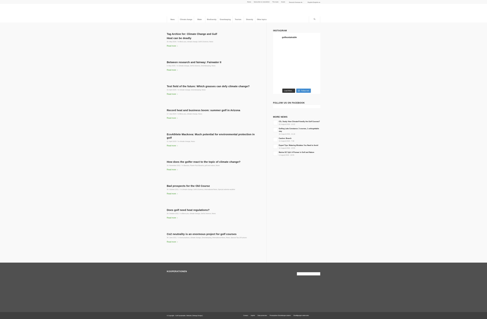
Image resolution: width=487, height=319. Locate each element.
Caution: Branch (285, 138)
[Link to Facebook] (314, 315)
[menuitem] (249, 2)
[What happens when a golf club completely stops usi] (302, 83)
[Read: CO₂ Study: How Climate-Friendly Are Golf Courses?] (275, 122)
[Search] (314, 19)
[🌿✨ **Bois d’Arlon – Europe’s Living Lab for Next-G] (290, 83)
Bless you (183, 42)
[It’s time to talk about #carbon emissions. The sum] (290, 47)
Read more (171, 46)
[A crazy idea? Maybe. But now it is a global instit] (278, 61)
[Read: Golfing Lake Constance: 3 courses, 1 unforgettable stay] (275, 129)
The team (275, 2)
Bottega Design (197, 315)
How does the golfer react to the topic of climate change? (203, 161)
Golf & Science (203, 42)
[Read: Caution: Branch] (275, 139)
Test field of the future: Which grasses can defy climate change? (208, 86)
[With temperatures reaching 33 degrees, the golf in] (314, 54)
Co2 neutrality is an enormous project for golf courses (202, 234)
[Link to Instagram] (318, 315)
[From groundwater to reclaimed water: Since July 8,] (302, 61)
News (211, 42)
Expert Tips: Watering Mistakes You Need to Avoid (298, 145)
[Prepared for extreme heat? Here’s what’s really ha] (290, 69)
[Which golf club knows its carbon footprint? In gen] (302, 76)
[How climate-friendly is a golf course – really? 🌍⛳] (278, 47)
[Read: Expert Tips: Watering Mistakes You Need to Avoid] (275, 146)
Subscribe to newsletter (262, 2)
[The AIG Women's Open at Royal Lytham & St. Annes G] (290, 54)
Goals (283, 2)
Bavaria (186, 165)
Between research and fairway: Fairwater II (194, 62)
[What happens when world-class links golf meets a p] (302, 69)
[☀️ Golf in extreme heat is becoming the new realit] (314, 76)
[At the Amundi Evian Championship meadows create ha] (314, 61)
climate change (192, 42)
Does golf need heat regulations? (188, 209)
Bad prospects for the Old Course (188, 185)
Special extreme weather (226, 189)
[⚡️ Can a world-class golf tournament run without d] (290, 61)
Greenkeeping (206, 66)
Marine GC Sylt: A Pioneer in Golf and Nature (296, 152)
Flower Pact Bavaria (197, 165)
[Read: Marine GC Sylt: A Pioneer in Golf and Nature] (275, 153)
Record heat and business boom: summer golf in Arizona (203, 110)
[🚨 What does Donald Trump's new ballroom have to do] (314, 83)
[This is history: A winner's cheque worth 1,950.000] (278, 69)
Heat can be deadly (179, 38)
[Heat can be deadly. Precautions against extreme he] (314, 47)
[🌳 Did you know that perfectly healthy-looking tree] (302, 47)
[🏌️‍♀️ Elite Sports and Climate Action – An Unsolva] (290, 76)
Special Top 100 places (239, 238)
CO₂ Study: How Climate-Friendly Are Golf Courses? (299, 121)
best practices (185, 238)
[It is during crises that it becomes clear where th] (278, 54)
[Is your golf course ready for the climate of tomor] (314, 69)
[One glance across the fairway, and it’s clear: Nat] (278, 83)
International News (210, 189)
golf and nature (210, 165)
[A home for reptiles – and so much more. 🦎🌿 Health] (302, 54)
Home (249, 2)
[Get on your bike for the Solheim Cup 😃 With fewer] (278, 76)
